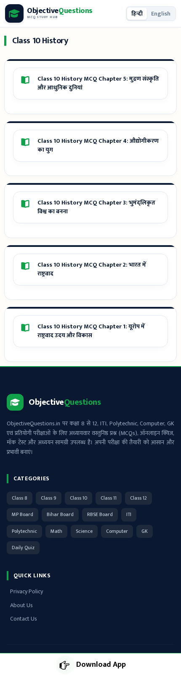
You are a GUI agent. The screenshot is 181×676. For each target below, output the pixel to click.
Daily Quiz (23, 547)
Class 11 (109, 498)
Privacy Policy (26, 591)
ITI (128, 514)
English (160, 13)
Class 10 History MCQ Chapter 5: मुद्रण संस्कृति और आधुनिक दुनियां (98, 83)
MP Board (22, 514)
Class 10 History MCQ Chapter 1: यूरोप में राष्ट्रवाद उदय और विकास (91, 331)
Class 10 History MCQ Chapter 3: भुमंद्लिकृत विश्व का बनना (96, 207)
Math (56, 531)
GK (144, 531)
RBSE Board (100, 514)
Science (84, 531)
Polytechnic (24, 531)
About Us (21, 605)
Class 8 (19, 498)
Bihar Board (60, 514)
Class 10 (78, 498)
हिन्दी (137, 13)
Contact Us (23, 619)
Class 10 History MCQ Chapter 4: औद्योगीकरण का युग (98, 146)
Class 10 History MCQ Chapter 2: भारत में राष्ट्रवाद (91, 269)
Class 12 (138, 498)
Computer (117, 531)
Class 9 (48, 498)
